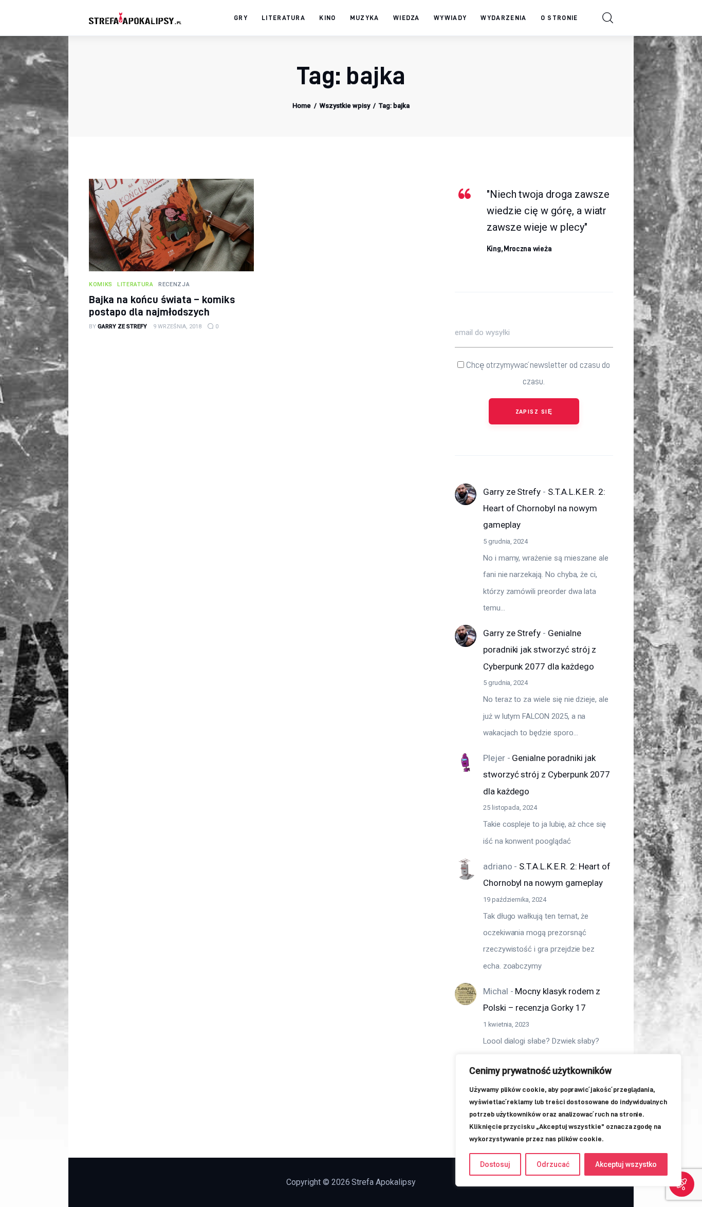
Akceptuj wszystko (626, 1164)
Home (301, 105)
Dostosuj (495, 1164)
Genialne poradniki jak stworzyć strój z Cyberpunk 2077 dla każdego (539, 650)
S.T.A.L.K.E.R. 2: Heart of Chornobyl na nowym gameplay (544, 508)
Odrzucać (553, 1164)
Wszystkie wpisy (345, 105)
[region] (568, 1120)
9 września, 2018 (177, 326)
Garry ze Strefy (512, 492)
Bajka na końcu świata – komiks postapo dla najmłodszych (162, 305)
